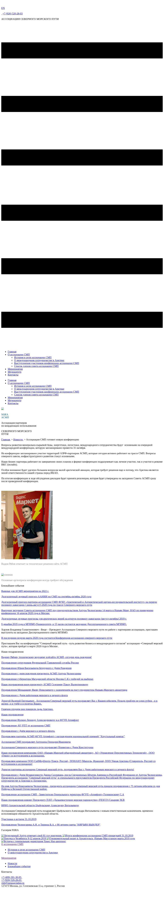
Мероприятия (15, 369)
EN (3, 8)
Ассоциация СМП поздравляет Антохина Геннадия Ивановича (36, 742)
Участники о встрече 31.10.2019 (18, 819)
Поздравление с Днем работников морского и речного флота (34, 695)
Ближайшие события (19, 866)
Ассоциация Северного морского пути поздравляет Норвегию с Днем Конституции (47, 747)
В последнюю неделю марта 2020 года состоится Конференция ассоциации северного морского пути (56, 638)
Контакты (13, 374)
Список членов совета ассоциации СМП (36, 366)
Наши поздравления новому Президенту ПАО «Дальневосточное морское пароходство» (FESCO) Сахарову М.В (63, 800)
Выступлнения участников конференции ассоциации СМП (46, 363)
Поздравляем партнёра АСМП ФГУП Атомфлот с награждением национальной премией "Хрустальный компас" (63, 736)
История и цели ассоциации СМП (33, 357)
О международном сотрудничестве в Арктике (39, 360)
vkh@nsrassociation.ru (12, 883)
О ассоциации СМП (19, 354)
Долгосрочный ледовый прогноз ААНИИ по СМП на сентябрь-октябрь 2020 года (46, 596)
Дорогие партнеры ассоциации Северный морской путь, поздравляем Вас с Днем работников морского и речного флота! (67, 769)
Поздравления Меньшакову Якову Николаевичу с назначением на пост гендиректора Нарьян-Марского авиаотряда (64, 690)
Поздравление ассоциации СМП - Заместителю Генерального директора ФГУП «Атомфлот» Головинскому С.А (62, 794)
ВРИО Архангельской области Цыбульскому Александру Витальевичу (40, 805)
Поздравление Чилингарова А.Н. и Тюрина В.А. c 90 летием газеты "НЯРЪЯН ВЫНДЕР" (50, 824)
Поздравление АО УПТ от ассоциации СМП (25, 725)
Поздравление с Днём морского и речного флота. (28, 731)
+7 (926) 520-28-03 (13, 13)
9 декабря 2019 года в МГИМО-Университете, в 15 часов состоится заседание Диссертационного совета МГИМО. (64, 624)
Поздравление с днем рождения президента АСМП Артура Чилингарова (41, 673)
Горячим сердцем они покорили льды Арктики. (27, 709)
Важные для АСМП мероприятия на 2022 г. (25, 591)
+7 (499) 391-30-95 (11, 877)
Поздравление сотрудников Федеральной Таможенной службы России (40, 662)
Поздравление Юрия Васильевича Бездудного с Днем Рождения (36, 668)
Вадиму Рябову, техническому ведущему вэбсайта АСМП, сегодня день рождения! (46, 657)
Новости (18, 439)
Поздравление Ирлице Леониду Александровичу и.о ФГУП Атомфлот (40, 720)
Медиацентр (14, 371)
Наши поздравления (12, 714)
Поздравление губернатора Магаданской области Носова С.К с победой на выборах (47, 679)
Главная (12, 351)
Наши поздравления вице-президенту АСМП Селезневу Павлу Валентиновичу (44, 684)
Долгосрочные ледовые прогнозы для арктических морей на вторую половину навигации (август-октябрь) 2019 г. (64, 618)
